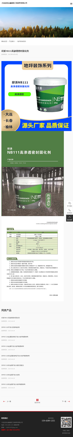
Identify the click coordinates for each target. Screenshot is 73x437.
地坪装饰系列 (21, 41)
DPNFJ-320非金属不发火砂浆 (10, 375)
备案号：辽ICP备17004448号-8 (10, 430)
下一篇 (64, 401)
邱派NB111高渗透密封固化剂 (10, 318)
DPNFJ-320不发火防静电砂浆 (10, 327)
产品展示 (12, 41)
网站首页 (4, 41)
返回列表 (37, 402)
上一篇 (9, 401)
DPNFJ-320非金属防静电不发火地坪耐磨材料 (15, 356)
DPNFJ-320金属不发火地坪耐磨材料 (12, 346)
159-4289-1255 (9, 425)
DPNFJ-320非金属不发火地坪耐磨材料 (13, 384)
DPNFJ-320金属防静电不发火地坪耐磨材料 (14, 337)
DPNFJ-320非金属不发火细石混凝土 (12, 365)
